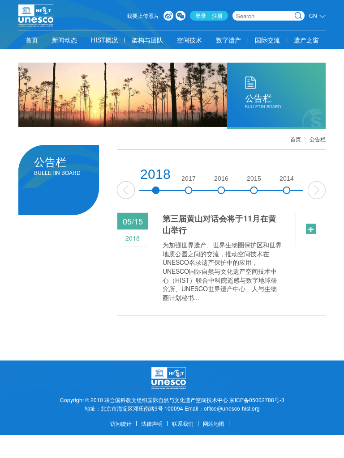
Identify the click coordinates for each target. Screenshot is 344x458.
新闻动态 (64, 39)
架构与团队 (147, 39)
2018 (155, 174)
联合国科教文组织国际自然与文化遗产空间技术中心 (166, 399)
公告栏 (318, 139)
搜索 (298, 15)
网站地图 (213, 423)
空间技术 (189, 39)
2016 (221, 178)
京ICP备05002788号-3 (256, 399)
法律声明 (152, 423)
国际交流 (267, 39)
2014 (287, 178)
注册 (217, 15)
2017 (188, 178)
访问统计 (121, 423)
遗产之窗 (306, 39)
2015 (254, 178)
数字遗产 (228, 39)
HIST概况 (104, 39)
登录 (200, 15)
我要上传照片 (143, 15)
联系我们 (183, 423)
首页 (32, 39)
